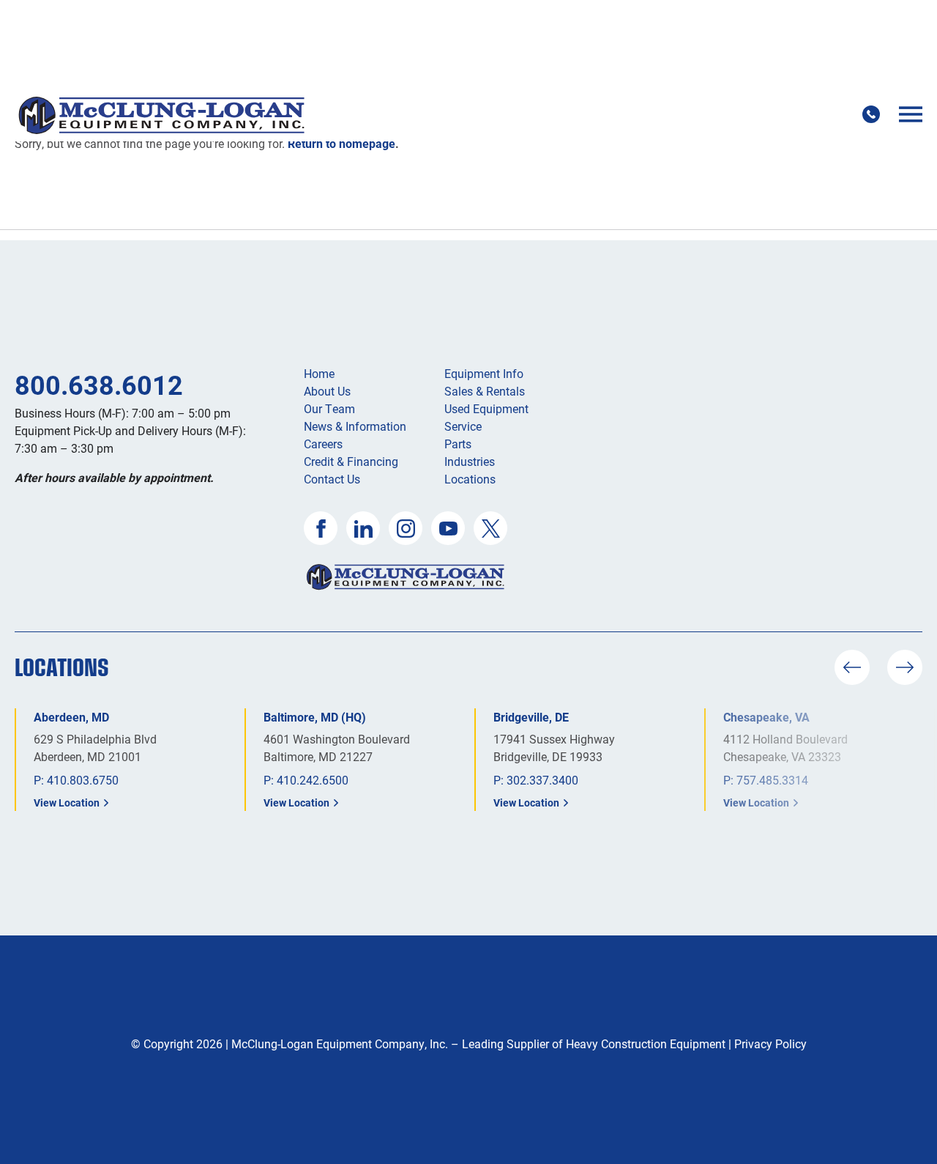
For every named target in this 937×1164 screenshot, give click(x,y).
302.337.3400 (542, 779)
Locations (470, 478)
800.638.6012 (99, 384)
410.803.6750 (83, 779)
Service (463, 426)
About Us (327, 390)
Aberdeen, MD (71, 716)
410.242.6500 (312, 779)
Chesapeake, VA (766, 716)
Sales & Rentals (484, 390)
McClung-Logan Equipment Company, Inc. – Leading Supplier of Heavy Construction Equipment (478, 1043)
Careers (323, 443)
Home (319, 373)
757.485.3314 (772, 779)
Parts (457, 443)
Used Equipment (486, 408)
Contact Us (332, 478)
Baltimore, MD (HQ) (315, 716)
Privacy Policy (770, 1043)
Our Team (329, 408)
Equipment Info (483, 373)
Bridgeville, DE (531, 716)
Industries (469, 461)
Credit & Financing (351, 461)
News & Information (355, 426)
